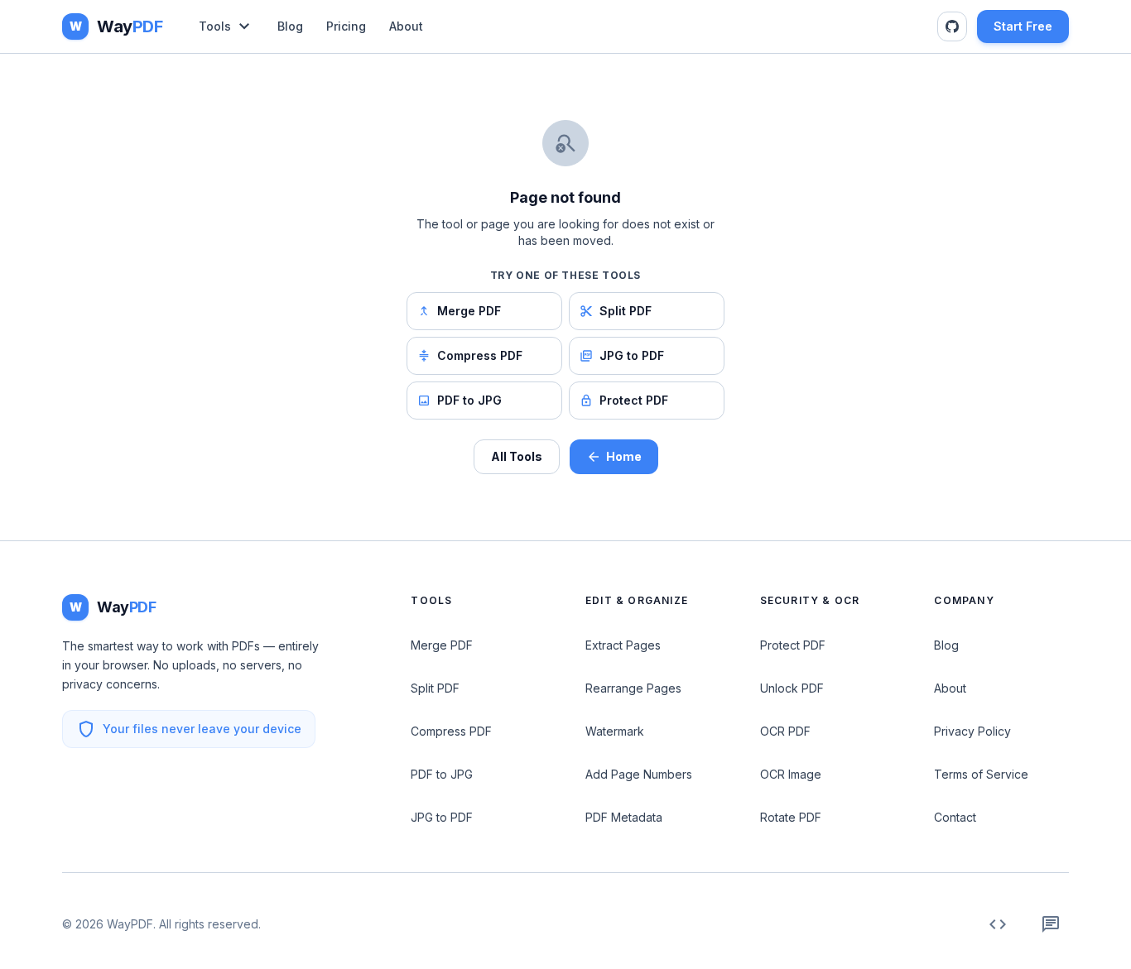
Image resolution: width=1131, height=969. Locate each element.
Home (624, 456)
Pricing (346, 26)
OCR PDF (785, 731)
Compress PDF (479, 355)
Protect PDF (633, 400)
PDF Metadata (623, 817)
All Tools (516, 456)
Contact (955, 817)
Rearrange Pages (633, 688)
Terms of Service (981, 774)
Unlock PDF (792, 688)
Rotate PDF (790, 817)
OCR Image (790, 774)
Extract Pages (623, 645)
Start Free (1023, 26)
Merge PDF (469, 311)
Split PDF (625, 311)
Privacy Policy (972, 731)
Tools (215, 26)
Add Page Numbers (638, 774)
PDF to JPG (469, 400)
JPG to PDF (631, 355)
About (406, 26)
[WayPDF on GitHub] (952, 26)
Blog (290, 26)
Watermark (614, 731)
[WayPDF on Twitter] (1050, 924)
